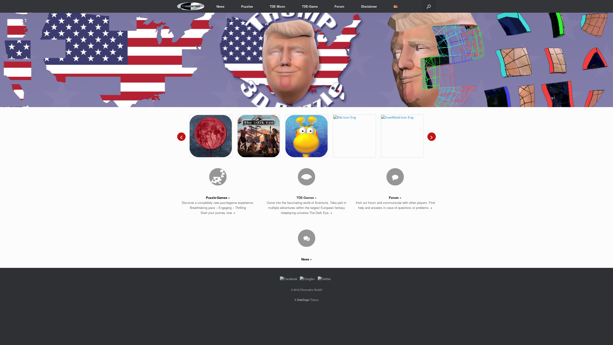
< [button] (6, 58)
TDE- (300, 197)
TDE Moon (277, 6)
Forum (339, 6)
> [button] (607, 58)
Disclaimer (369, 6)
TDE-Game (310, 6)
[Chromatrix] (190, 6)
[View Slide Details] (306, 60)
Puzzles (247, 6)
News (220, 6)
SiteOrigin (303, 300)
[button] (429, 6)
